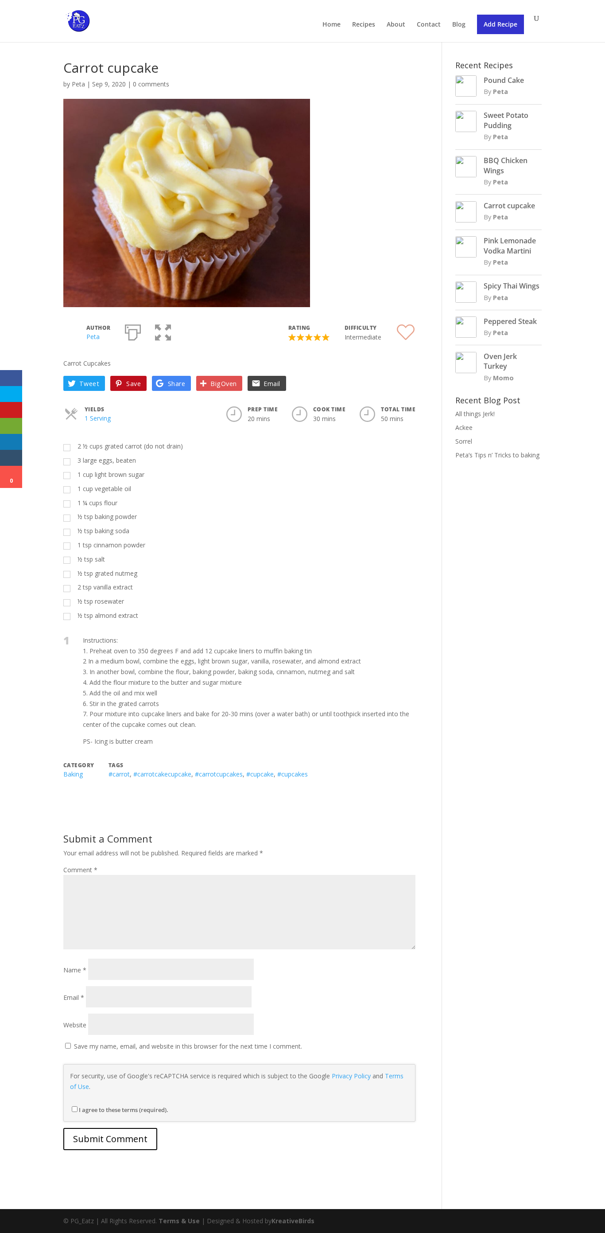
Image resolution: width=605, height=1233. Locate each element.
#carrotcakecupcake (162, 774)
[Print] (133, 331)
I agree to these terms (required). (123, 1110)
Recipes (363, 24)
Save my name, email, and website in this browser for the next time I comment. (188, 1046)
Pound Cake (504, 80)
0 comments (151, 84)
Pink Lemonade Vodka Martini (510, 245)
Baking (73, 774)
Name (74, 970)
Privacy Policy (351, 1076)
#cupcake (260, 774)
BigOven (223, 383)
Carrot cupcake (509, 206)
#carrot (119, 774)
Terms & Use (179, 1221)
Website (74, 1025)
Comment (80, 870)
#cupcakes (292, 774)
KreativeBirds (292, 1221)
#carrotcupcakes (219, 774)
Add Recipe (500, 24)
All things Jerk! (475, 414)
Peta (78, 84)
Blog (458, 24)
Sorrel (463, 441)
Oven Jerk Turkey (500, 361)
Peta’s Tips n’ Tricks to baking (497, 455)
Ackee (464, 427)
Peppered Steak (510, 321)
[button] (163, 331)
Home (331, 24)
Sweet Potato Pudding (506, 120)
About (396, 24)
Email (272, 383)
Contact (429, 24)
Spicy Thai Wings (511, 286)
